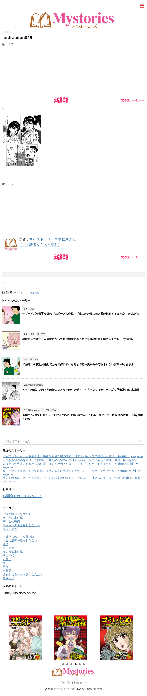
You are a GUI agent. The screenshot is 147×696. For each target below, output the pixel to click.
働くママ (8, 548)
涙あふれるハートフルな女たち (23, 574)
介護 (5, 544)
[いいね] (3, 44)
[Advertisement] (73, 71)
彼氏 (5, 563)
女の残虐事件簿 (13, 551)
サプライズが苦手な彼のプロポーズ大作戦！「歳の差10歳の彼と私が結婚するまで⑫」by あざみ (82, 313)
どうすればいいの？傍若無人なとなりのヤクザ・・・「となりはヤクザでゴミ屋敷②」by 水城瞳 (80, 389)
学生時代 (8, 555)
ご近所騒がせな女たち (17, 514)
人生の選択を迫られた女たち (21, 540)
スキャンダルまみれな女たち (21, 525)
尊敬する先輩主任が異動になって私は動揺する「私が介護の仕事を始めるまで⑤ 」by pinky (77, 338)
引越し (7, 559)
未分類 (7, 570)
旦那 (5, 566)
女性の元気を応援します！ (73, 682)
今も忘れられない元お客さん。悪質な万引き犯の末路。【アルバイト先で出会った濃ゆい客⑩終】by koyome (73, 456)
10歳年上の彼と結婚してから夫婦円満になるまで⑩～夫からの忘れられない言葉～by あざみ (78, 364)
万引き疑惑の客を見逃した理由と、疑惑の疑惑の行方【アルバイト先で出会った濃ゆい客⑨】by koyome (70, 460)
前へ (7, 637)
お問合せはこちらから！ (22, 496)
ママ (5, 532)
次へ (140, 637)
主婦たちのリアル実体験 (18, 536)
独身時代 (8, 578)
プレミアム (10, 529)
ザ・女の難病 (11, 521)
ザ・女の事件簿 (13, 517)
